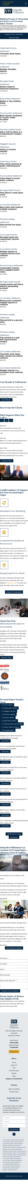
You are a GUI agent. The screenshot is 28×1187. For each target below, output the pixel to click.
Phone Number (5, 975)
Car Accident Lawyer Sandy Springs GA (13, 1141)
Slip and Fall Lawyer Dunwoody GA (12, 1156)
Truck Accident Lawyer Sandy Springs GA (13, 1139)
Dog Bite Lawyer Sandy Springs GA (12, 1145)
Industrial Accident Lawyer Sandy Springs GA (14, 1153)
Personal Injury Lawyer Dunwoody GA (12, 1149)
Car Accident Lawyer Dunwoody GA (12, 1158)
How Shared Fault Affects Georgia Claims (13, 923)
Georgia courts (12, 583)
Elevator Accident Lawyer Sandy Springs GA (14, 1147)
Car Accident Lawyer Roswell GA (11, 1164)
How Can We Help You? (8, 980)
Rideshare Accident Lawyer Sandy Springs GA (14, 1151)
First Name (4, 958)
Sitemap (21, 1176)
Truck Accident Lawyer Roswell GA (12, 1166)
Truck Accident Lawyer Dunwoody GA (12, 1160)
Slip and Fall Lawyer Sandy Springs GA (13, 1143)
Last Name (3, 964)
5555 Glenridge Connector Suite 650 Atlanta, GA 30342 (14, 1033)
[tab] (2, 420)
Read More (3, 899)
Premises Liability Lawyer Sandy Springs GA (14, 1154)
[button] (0, 211)
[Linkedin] (14, 1134)
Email (2, 969)
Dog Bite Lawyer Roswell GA (10, 1169)
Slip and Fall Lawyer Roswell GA (11, 1167)
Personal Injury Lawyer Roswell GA (12, 1162)
